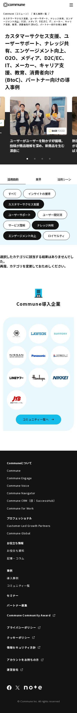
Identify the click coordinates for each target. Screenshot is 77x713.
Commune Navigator (21, 493)
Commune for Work (20, 508)
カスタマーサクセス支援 (23, 204)
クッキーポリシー (18, 637)
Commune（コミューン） (16, 13)
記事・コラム (15, 558)
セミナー (13, 595)
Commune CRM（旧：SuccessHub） (31, 501)
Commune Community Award (29, 615)
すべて (12, 194)
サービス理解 (16, 225)
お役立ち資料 (15, 551)
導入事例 (13, 578)
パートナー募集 (17, 605)
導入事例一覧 (40, 13)
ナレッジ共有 (45, 225)
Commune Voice (18, 485)
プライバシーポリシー (21, 627)
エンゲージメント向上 (22, 236)
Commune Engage (19, 478)
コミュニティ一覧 (18, 586)
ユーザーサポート (19, 215)
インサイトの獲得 (39, 194)
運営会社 (13, 669)
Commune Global (18, 533)
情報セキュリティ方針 (21, 647)
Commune (14, 470)
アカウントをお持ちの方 (23, 660)
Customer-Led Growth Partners (28, 526)
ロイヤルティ (56, 236)
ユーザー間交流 (52, 215)
